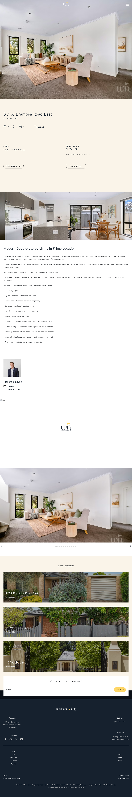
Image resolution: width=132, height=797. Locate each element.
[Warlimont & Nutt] (66, 4)
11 (76, 547)
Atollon (126, 778)
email (11, 386)
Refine (8, 689)
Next (130, 546)
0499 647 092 (14, 389)
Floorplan (11, 166)
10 (74, 547)
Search (120, 690)
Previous (2, 546)
